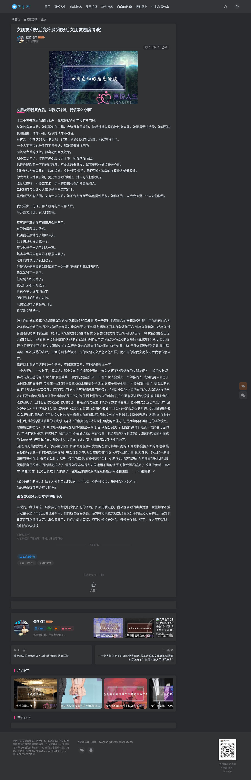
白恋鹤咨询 (124, 7)
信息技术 (76, 7)
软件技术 (107, 7)
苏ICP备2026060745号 (121, 742)
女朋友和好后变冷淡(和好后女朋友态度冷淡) (59, 29)
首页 (47, 7)
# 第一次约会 (27, 563)
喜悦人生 (60, 7)
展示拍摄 (91, 7)
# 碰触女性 (45, 563)
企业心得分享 (160, 7)
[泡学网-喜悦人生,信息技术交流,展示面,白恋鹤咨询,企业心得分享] (21, 6)
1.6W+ (41, 628)
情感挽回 (31, 37)
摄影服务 (141, 7)
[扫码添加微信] (243, 395)
